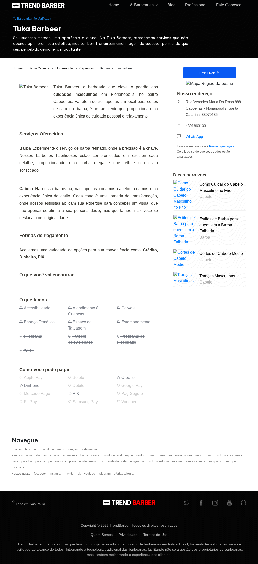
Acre (29, 455)
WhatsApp (194, 136)
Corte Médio (89, 449)
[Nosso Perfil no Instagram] (215, 503)
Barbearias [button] (144, 5)
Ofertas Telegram (125, 473)
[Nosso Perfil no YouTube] (229, 503)
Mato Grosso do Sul (208, 455)
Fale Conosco (228, 5)
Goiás (151, 455)
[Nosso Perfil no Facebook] (201, 503)
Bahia (84, 455)
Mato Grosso (184, 455)
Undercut (58, 449)
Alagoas (41, 455)
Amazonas (70, 455)
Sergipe (230, 461)
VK (80, 473)
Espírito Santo (134, 455)
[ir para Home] (38, 5)
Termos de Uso (155, 535)
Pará (15, 461)
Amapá (55, 455)
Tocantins (18, 467)
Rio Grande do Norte (114, 461)
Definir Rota (207, 73)
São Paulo (216, 461)
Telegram (105, 473)
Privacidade (128, 535)
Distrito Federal (113, 455)
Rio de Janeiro (88, 461)
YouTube (90, 473)
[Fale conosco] (243, 503)
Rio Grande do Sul (142, 461)
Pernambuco (57, 461)
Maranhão (165, 455)
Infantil (45, 449)
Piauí (73, 461)
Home (113, 5)
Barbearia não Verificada (33, 18)
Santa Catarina (196, 461)
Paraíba (27, 461)
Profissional (195, 5)
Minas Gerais (233, 455)
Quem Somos (102, 535)
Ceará (95, 455)
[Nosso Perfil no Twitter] (187, 503)
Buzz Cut (31, 449)
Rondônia (163, 461)
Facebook (40, 473)
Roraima (177, 461)
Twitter (71, 473)
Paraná (40, 461)
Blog (171, 5)
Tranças (73, 449)
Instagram (57, 473)
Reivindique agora (222, 146)
